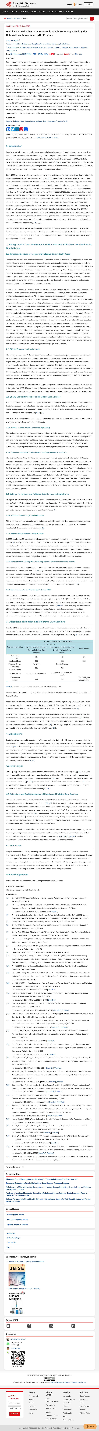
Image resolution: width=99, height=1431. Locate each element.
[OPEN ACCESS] (74, 4)
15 (80, 718)
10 (39, 413)
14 (41, 571)
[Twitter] (8, 1326)
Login (88, 4)
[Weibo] (73, 1326)
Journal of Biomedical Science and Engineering (26, 1261)
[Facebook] (29, 1326)
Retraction (83, 1410)
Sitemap (32, 1406)
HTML (40, 54)
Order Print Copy (13, 1238)
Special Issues (51, 1419)
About (50, 11)
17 (54, 728)
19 (15, 747)
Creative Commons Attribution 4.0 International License (68, 1382)
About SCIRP (49, 1393)
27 (50, 803)
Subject (31, 1399)
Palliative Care (18, 121)
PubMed (65, 1010)
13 (38, 571)
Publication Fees (52, 1415)
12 (43, 528)
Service (66, 1392)
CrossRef (53, 911)
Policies (84, 1392)
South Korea (30, 121)
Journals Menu (14, 1167)
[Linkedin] (51, 1326)
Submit (69, 11)
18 (11, 747)
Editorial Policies (52, 1402)
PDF (34, 54)
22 (31, 782)
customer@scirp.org (18, 1339)
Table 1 (59, 606)
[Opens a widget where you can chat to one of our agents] (90, 1427)
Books (34, 11)
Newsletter (11, 1233)
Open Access (85, 1396)
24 (45, 789)
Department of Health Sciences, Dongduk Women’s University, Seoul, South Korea (38, 44)
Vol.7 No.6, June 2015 (21, 26)
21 (28, 782)
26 (47, 803)
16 (50, 725)
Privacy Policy (85, 1413)
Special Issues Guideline (17, 1224)
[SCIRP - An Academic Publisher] (21, 4)
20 (33, 760)
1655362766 (15, 1348)
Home (5, 11)
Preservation (84, 1406)
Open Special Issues (15, 1214)
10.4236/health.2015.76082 (20, 54)
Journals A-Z (33, 1396)
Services (59, 11)
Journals (24, 11)
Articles (14, 11)
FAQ (8, 1247)
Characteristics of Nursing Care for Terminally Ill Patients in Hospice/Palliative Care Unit (42, 1179)
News (42, 11)
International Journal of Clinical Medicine (23, 1288)
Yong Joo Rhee (12, 40)
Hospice (9, 121)
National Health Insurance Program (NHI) (51, 121)
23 (84, 782)
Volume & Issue (68, 1420)
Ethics (48, 1398)
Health (8, 26)
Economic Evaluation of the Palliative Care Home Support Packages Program (37, 1183)
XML (46, 54)
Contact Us (11, 1242)
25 (48, 789)
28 (35, 813)
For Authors (50, 1405)
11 (42, 413)
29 (74, 836)
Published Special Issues (17, 1219)
